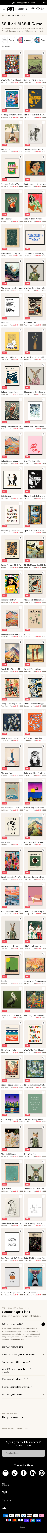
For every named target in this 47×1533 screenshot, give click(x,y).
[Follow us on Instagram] (6, 1473)
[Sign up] (41, 1453)
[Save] (20, 53)
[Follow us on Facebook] (24, 1473)
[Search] (26, 9)
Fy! (27, 1527)
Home (3, 15)
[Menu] (4, 9)
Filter (7, 46)
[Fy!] (10, 9)
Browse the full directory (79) (15, 1429)
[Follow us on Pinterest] (42, 1473)
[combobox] (22, 9)
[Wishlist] (38, 9)
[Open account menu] (32, 9)
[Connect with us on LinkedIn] (33, 1473)
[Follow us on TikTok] (15, 1473)
